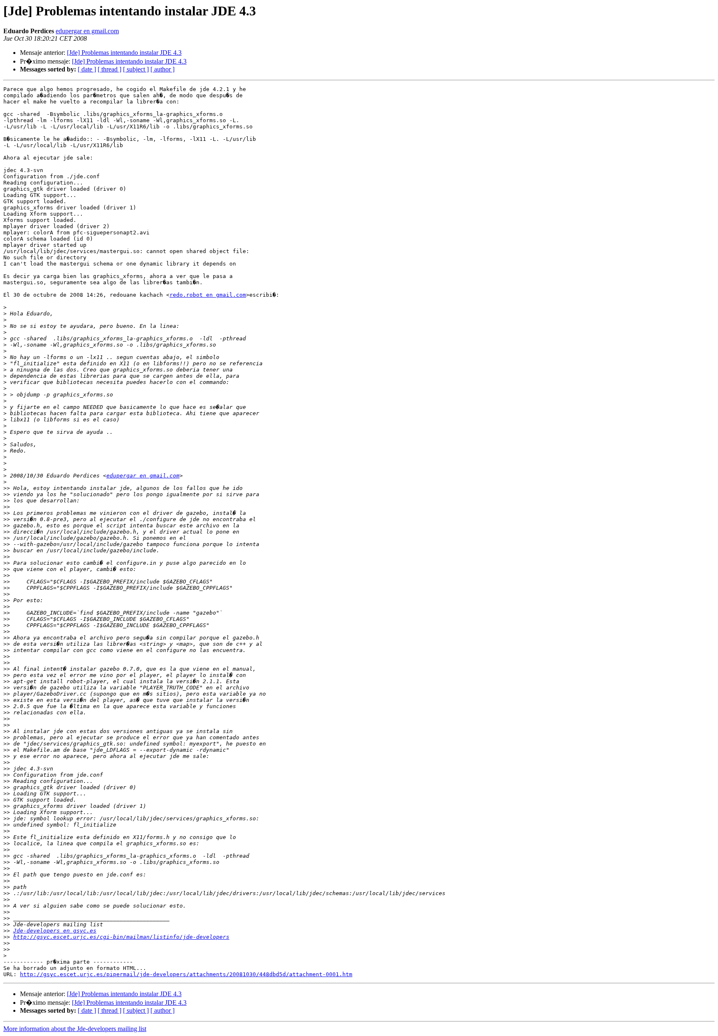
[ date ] (87, 69)
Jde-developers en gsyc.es (54, 931)
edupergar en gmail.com (87, 30)
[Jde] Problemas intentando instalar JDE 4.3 (124, 52)
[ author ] (162, 69)
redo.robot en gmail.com (208, 295)
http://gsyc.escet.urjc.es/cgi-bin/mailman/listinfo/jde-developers (121, 937)
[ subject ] (136, 69)
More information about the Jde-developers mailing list (74, 1028)
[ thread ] (109, 69)
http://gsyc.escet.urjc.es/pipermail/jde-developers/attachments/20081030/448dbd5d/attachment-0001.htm (186, 974)
